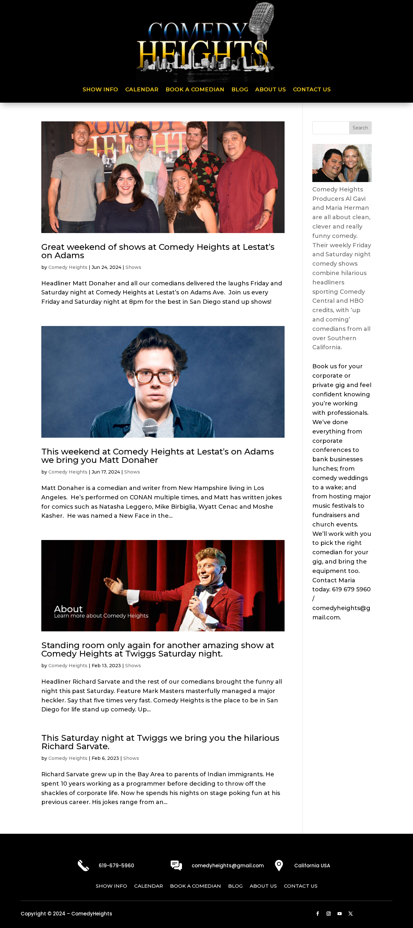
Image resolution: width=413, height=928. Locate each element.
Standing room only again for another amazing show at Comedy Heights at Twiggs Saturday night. (157, 649)
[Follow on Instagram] (328, 914)
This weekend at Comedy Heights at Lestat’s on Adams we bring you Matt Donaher (157, 455)
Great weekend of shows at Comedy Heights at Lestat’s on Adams (158, 251)
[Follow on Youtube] (339, 914)
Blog (239, 90)
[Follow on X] (350, 914)
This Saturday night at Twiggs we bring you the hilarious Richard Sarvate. (160, 742)
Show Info (100, 90)
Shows (133, 267)
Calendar (141, 90)
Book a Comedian (195, 90)
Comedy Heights (67, 267)
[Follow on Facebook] (317, 914)
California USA (312, 865)
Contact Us (312, 90)
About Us (270, 90)
